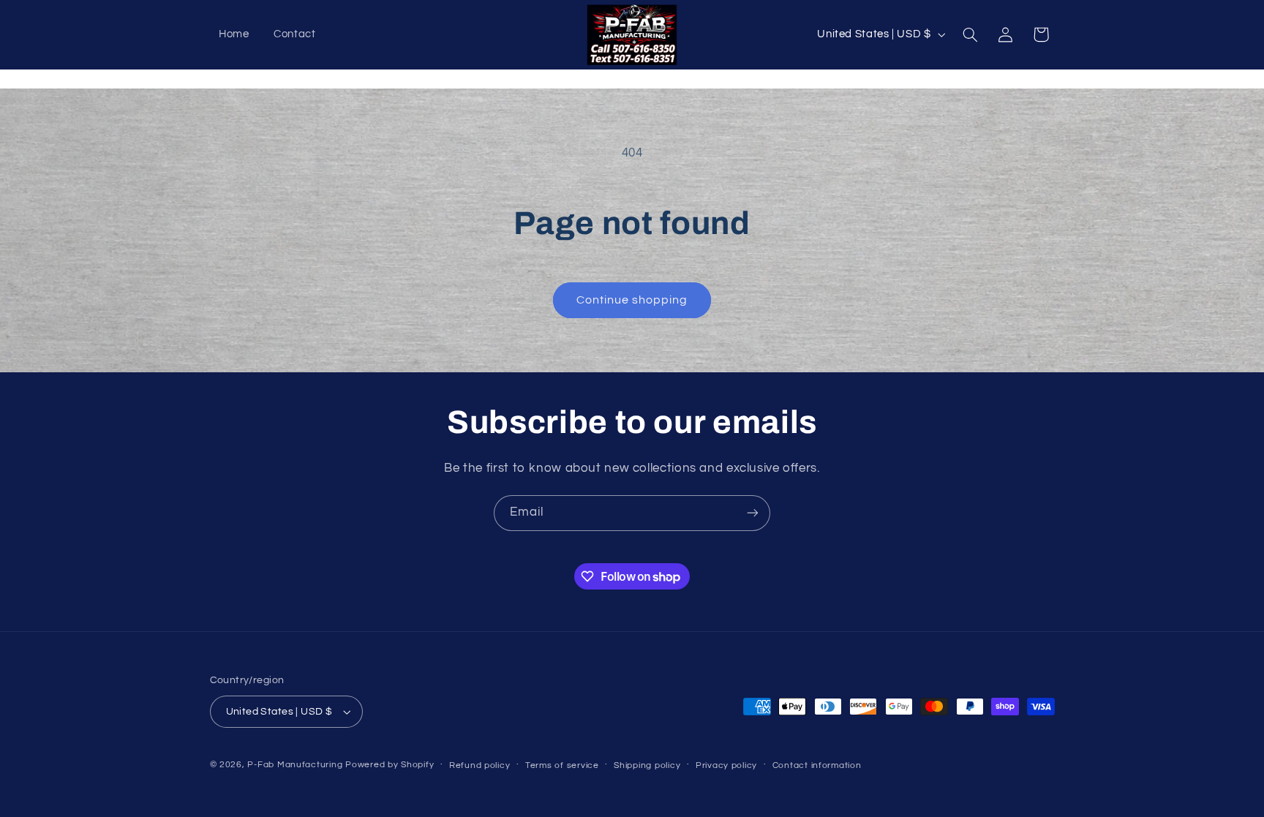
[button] (970, 34)
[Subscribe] (753, 513)
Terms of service (562, 765)
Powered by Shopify (389, 765)
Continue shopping (632, 300)
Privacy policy (726, 765)
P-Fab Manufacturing (294, 765)
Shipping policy (647, 765)
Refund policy (480, 765)
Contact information (817, 765)
